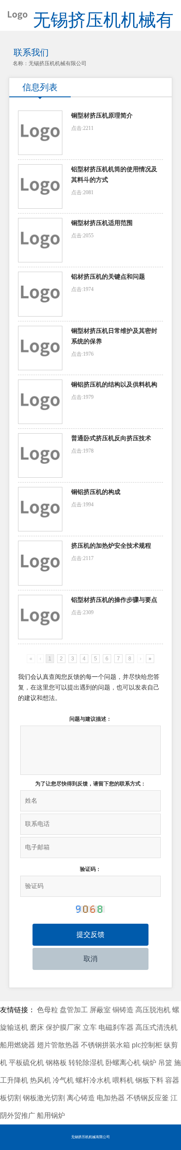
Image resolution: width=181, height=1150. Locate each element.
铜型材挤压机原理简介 (102, 115)
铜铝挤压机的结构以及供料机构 (114, 384)
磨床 (37, 1027)
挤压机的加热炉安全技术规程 (111, 545)
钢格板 (56, 1062)
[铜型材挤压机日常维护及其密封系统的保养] (40, 348)
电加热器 (111, 1098)
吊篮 (165, 1062)
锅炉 (149, 1062)
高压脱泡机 (152, 1010)
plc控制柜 (147, 1045)
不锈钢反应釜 (148, 1098)
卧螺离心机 (123, 1062)
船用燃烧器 (17, 1045)
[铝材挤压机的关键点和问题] (40, 294)
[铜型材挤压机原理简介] (40, 133)
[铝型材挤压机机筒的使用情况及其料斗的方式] (40, 186)
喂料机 (123, 1080)
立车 (90, 1027)
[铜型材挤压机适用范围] (40, 240)
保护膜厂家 (63, 1027)
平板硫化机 (26, 1062)
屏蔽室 (100, 1010)
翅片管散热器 (58, 1045)
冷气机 (63, 1080)
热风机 (40, 1080)
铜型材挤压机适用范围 (102, 223)
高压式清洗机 (156, 1027)
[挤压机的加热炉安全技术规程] (40, 563)
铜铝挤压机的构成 (95, 492)
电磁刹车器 (116, 1027)
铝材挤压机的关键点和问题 (108, 276)
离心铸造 (81, 1098)
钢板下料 (149, 1080)
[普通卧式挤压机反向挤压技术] (40, 455)
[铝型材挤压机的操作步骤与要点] (40, 617)
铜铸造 (123, 1010)
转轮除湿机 (86, 1062)
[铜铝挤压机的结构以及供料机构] (40, 402)
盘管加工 (74, 1010)
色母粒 (47, 1010)
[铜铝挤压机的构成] (40, 509)
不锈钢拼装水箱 (105, 1045)
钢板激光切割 (44, 1098)
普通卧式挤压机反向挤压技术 (111, 438)
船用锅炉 (51, 1115)
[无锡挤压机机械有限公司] (14, 13)
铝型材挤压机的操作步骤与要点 (114, 600)
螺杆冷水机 (93, 1080)
